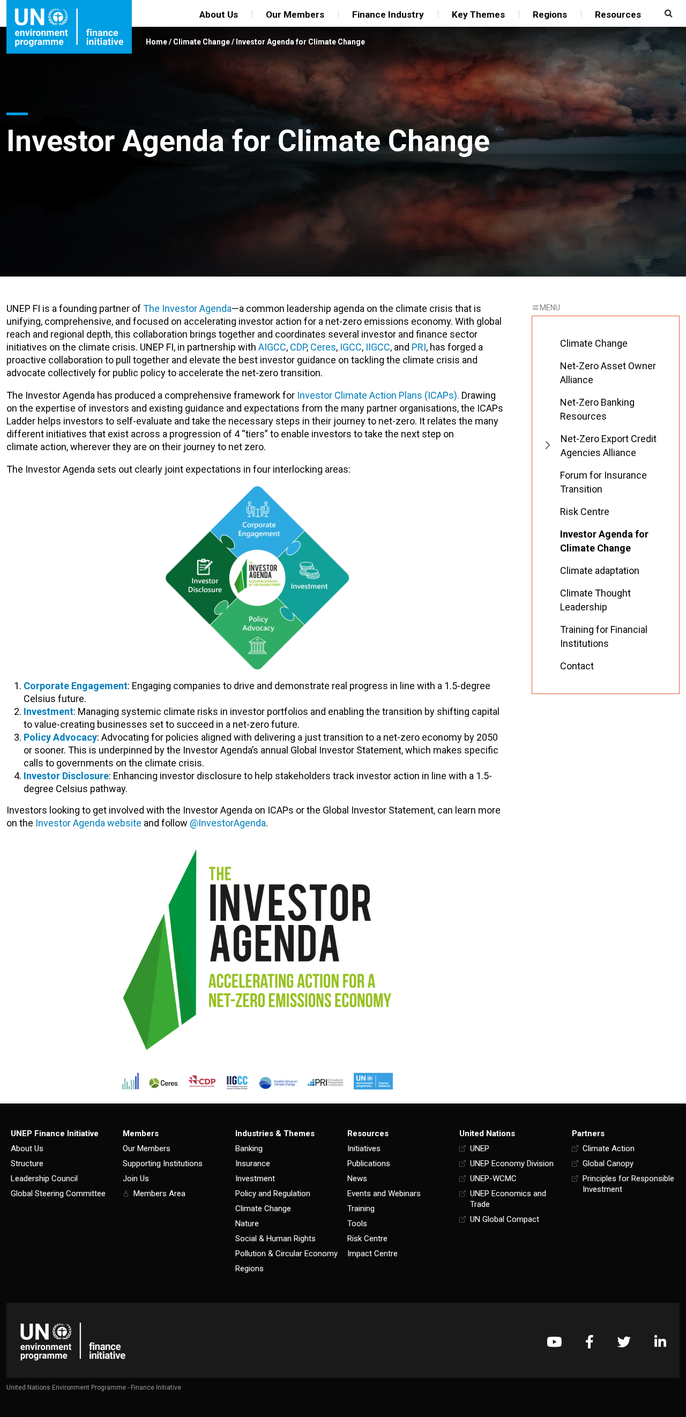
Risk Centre (584, 511)
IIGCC (378, 347)
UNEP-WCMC (493, 1178)
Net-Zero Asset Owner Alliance (608, 372)
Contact (577, 666)
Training (361, 1208)
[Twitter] (624, 1341)
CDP (298, 347)
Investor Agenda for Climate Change (604, 541)
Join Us (136, 1178)
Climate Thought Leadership (595, 600)
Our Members (295, 14)
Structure (27, 1163)
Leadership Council (44, 1178)
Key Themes (478, 14)
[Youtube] (554, 1341)
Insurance (252, 1163)
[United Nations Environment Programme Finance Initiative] (73, 1342)
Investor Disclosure (66, 775)
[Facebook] (589, 1341)
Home (156, 42)
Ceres (323, 347)
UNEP (479, 1148)
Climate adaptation (599, 570)
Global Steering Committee (58, 1193)
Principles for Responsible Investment (628, 1184)
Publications (368, 1163)
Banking (249, 1148)
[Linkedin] (660, 1341)
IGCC (351, 347)
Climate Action (609, 1148)
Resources (618, 14)
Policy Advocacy (60, 737)
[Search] (667, 13)
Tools (357, 1223)
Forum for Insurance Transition (603, 482)
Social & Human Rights (275, 1238)
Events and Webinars (384, 1193)
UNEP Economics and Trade (508, 1199)
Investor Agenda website (88, 823)
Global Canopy (608, 1163)
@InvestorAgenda (228, 823)
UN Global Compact (504, 1219)
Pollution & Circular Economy (286, 1253)
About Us (218, 14)
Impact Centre (372, 1253)
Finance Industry (388, 14)
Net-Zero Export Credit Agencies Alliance (609, 445)
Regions (550, 14)
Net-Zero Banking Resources (597, 409)
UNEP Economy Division (512, 1163)
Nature (247, 1223)
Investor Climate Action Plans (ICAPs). (378, 395)
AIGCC (272, 347)
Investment (255, 1178)
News (357, 1178)
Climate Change (201, 42)
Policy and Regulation (272, 1193)
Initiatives (364, 1148)
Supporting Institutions (163, 1163)
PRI (419, 347)
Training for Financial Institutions (603, 636)
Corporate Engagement (76, 685)
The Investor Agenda (187, 308)
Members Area (159, 1193)
